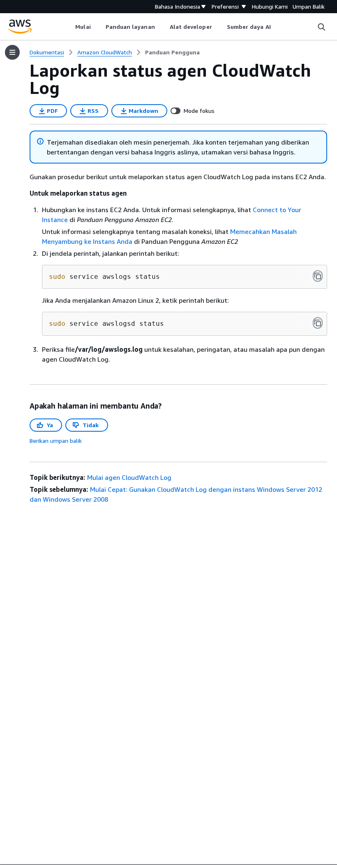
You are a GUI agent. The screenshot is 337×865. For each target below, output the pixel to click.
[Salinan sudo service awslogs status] (318, 276)
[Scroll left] (69, 26)
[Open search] (321, 27)
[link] (172, 52)
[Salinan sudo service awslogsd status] (318, 323)
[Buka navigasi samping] (12, 52)
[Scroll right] (277, 26)
